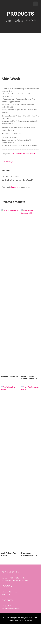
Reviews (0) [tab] (8, 162)
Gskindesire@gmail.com (10, 609)
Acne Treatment (16, 154)
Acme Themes (27, 620)
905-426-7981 (6, 606)
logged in (14, 187)
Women (32, 154)
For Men (26, 154)
